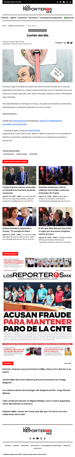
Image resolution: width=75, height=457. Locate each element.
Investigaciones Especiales (50, 18)
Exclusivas (22, 18)
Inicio (4, 26)
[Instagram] (41, 438)
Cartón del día (8, 154)
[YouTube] (37, 438)
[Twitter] (34, 438)
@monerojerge (18, 121)
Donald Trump (22, 154)
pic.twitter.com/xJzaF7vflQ (14, 124)
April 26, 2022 (34, 130)
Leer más (67, 363)
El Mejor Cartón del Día (16, 26)
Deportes (70, 18)
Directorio (37, 448)
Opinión (13, 18)
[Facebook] (30, 438)
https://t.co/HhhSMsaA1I (51, 121)
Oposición (33, 154)
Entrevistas (33, 18)
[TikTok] (45, 438)
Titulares (4, 18)
